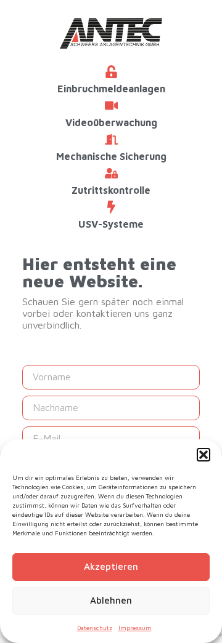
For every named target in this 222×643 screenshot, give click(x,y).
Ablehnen (111, 600)
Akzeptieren (111, 566)
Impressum (135, 627)
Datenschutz (94, 627)
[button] (203, 455)
